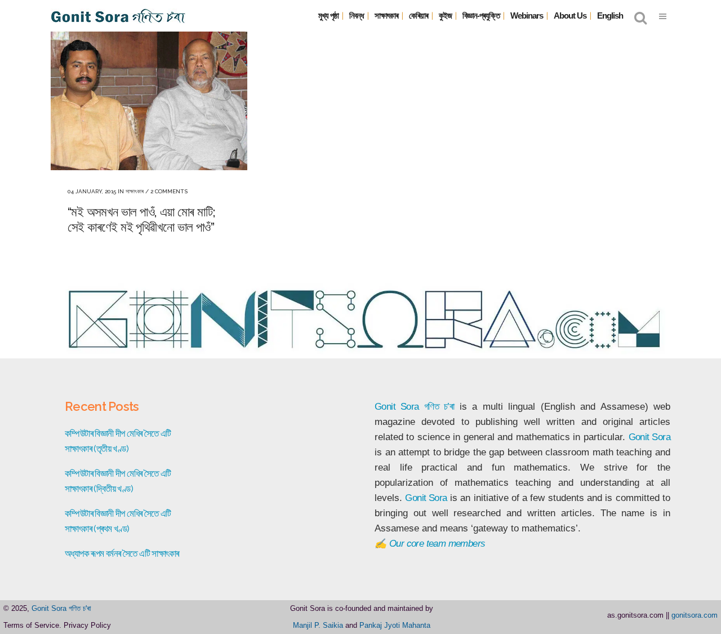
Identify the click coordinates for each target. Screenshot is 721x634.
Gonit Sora (397, 406)
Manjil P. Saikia (318, 625)
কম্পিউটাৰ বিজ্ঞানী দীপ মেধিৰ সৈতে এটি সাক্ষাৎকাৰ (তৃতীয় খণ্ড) (118, 441)
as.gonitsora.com (635, 615)
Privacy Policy (87, 625)
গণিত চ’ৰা (439, 406)
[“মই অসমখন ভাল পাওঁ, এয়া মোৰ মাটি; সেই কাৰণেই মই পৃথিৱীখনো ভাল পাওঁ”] (149, 96)
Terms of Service (31, 625)
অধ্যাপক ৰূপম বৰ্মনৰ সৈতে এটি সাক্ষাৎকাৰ (122, 553)
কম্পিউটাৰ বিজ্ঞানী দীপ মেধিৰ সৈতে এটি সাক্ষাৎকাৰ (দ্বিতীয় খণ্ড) (118, 481)
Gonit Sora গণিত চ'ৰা (61, 608)
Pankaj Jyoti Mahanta (394, 625)
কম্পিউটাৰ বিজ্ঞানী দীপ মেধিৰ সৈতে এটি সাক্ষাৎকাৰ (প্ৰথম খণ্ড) (118, 521)
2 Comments (169, 191)
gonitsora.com (694, 615)
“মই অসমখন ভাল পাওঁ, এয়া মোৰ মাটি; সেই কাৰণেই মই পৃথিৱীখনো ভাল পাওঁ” (141, 219)
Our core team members (437, 543)
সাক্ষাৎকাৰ (135, 191)
